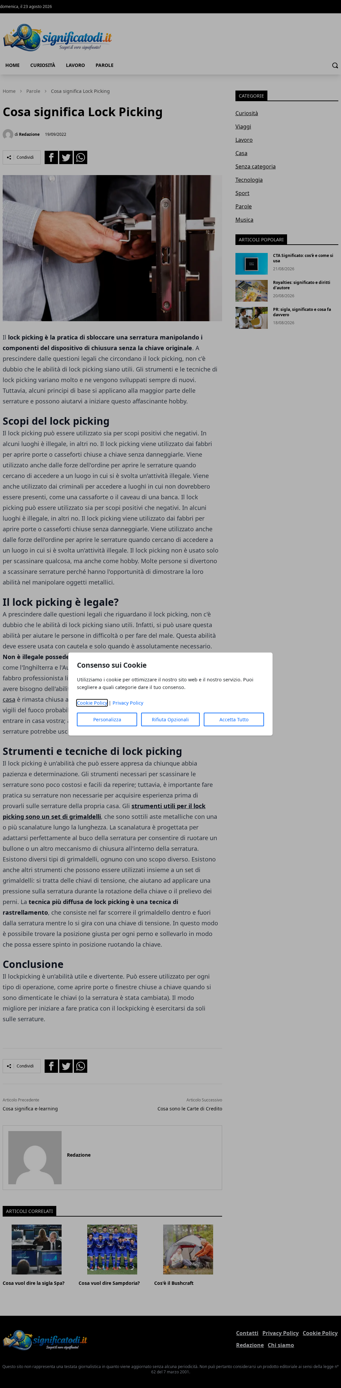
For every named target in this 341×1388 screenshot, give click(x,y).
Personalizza (107, 719)
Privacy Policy (128, 703)
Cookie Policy (92, 703)
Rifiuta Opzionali (170, 719)
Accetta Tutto (233, 719)
